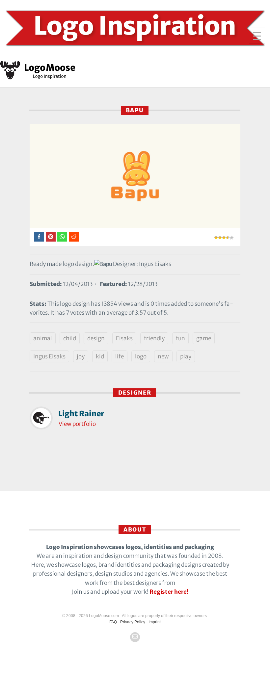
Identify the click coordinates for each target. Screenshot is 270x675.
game (203, 338)
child (69, 338)
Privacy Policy (132, 622)
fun (180, 338)
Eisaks (124, 338)
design (96, 338)
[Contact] (135, 637)
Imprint (154, 622)
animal (42, 338)
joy (81, 356)
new (163, 356)
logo (141, 356)
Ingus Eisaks (49, 356)
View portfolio (77, 424)
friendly (154, 338)
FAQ (113, 622)
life (119, 356)
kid (100, 356)
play (185, 356)
